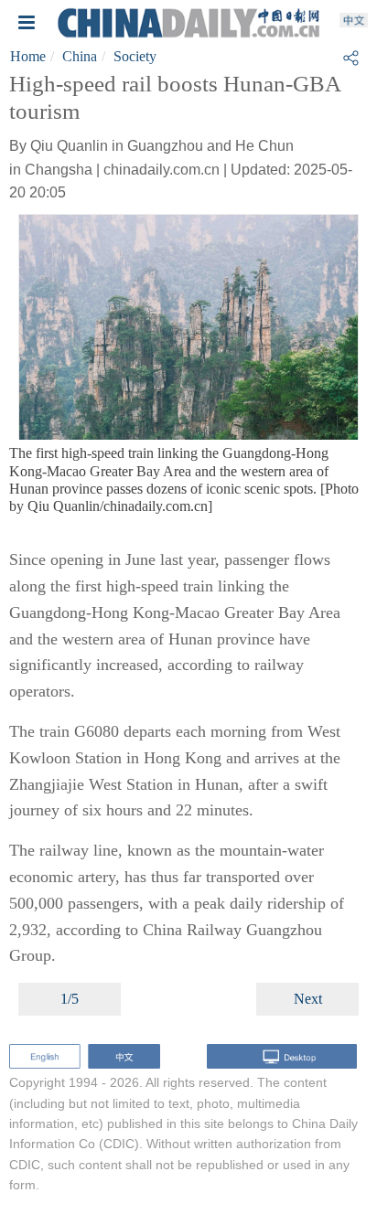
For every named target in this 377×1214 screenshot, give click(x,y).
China (79, 56)
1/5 (69, 998)
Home (28, 56)
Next (308, 998)
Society (134, 56)
